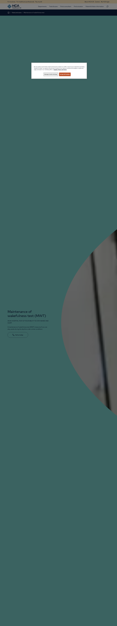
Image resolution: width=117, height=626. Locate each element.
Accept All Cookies (65, 74)
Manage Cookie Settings (50, 74)
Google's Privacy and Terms (60, 69)
